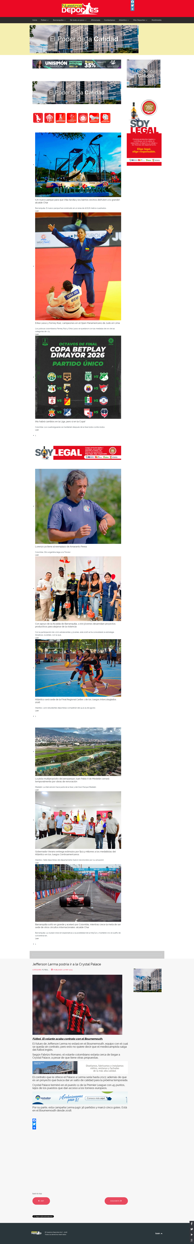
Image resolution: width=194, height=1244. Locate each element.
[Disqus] (80, 1160)
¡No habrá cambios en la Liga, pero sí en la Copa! (60, 421)
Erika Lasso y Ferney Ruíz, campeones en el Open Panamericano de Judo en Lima (77, 323)
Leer (37, 211)
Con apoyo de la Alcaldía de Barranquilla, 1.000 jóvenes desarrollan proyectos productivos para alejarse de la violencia (75, 625)
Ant (42, 1201)
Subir (157, 1233)
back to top (37, 1194)
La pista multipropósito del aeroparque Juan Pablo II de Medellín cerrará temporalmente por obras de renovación (72, 780)
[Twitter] (147, 5)
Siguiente (115, 1201)
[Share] (147, 9)
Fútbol (45, 970)
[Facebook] (147, 2)
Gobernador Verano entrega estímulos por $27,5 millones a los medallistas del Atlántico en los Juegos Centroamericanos (75, 853)
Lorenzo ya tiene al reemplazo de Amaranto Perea (61, 546)
